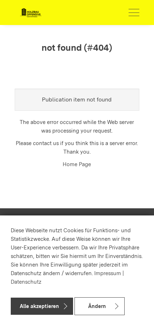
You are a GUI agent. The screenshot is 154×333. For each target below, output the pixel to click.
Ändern (97, 306)
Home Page (77, 164)
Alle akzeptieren (39, 306)
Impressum (107, 273)
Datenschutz (26, 282)
